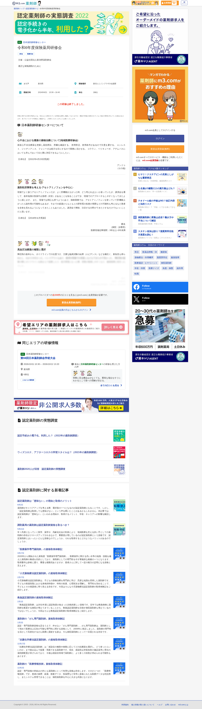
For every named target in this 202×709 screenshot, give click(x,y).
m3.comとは (183, 705)
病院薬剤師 (166, 263)
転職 (137, 273)
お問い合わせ (170, 705)
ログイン (184, 3)
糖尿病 (164, 252)
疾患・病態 (168, 268)
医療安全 (30, 54)
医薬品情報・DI (149, 252)
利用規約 (125, 705)
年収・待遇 (140, 268)
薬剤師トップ (19, 9)
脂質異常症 (162, 257)
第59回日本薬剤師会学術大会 (38, 358)
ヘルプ (159, 705)
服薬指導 (175, 257)
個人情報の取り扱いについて (142, 705)
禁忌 (137, 252)
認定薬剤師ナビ (32, 9)
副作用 (180, 268)
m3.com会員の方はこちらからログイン (70, 310)
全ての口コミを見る (110, 385)
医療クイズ (154, 268)
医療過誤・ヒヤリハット (146, 263)
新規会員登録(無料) (71, 302)
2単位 (21, 54)
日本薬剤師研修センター (34, 42)
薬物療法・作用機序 (144, 257)
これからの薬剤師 (28, 380)
